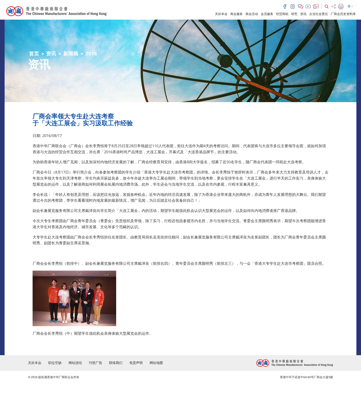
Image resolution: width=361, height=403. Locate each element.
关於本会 (221, 14)
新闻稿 (70, 54)
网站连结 (75, 363)
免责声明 (136, 363)
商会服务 (236, 14)
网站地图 (156, 363)
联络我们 (115, 363)
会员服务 (267, 14)
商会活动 (251, 14)
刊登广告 (95, 363)
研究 (294, 14)
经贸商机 (282, 14)
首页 (34, 54)
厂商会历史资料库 (343, 14)
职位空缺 (55, 363)
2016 (91, 54)
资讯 (303, 14)
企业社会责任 (318, 14)
